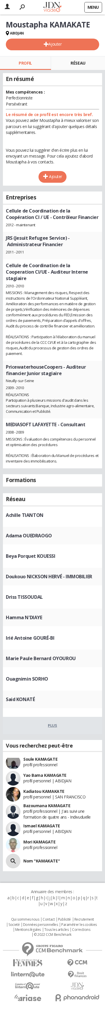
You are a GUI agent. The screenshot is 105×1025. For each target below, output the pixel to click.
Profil (25, 63)
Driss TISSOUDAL (24, 597)
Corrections (81, 930)
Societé (14, 925)
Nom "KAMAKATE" (41, 861)
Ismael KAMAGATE (41, 826)
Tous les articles (56, 930)
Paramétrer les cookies (79, 925)
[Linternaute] (27, 974)
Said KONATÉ (20, 699)
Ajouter (55, 44)
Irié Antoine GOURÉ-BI (30, 638)
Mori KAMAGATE (39, 842)
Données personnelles (40, 925)
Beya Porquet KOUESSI (30, 556)
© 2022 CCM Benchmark (52, 935)
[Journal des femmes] (27, 963)
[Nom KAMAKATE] (13, 861)
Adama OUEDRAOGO (29, 535)
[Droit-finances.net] (77, 974)
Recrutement (84, 919)
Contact (49, 919)
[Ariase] (27, 998)
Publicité (64, 919)
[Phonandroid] (77, 997)
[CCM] (77, 963)
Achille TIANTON (24, 515)
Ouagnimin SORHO (27, 679)
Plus (52, 725)
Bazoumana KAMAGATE (46, 805)
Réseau (78, 63)
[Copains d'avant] (27, 986)
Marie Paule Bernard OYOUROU (41, 658)
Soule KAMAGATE (40, 759)
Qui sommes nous (25, 919)
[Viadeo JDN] (77, 986)
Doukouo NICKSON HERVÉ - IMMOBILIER (49, 576)
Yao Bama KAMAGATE (44, 775)
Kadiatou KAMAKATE (43, 791)
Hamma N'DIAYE (24, 617)
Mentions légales (28, 930)
